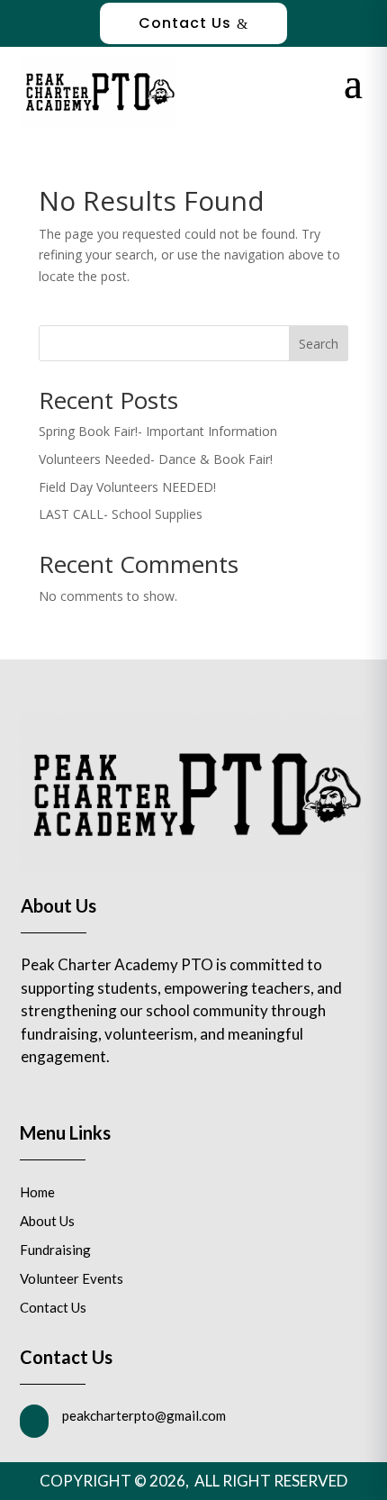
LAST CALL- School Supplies (120, 514)
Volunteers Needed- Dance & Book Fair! (156, 459)
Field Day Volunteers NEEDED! (127, 486)
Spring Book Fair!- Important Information (158, 431)
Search (318, 343)
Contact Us (193, 23)
